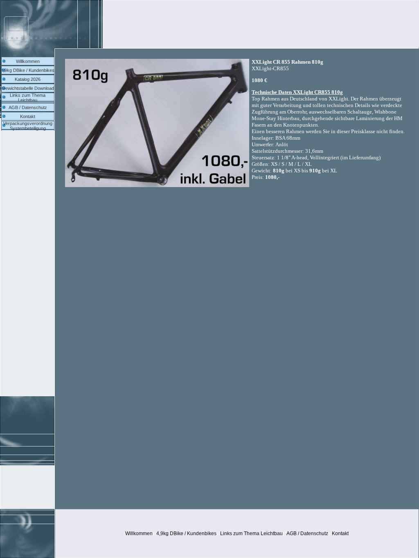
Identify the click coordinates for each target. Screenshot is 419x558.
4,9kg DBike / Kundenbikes (27, 70)
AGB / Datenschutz (28, 107)
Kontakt (27, 116)
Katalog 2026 (28, 79)
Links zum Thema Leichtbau (27, 98)
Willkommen (28, 61)
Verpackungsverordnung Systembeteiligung (27, 126)
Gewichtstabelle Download (28, 88)
